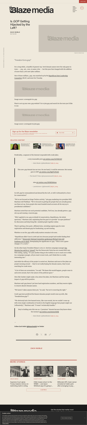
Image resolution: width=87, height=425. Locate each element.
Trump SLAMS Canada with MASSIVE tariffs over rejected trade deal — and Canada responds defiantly (70, 145)
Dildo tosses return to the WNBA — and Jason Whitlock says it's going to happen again (43, 384)
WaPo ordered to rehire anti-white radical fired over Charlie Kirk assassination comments (25, 145)
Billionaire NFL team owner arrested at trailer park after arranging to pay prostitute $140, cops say (67, 384)
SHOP (74, 11)
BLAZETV (75, 10)
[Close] (84, 417)
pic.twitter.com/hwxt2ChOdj (49, 312)
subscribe (83, 1)
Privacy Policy (25, 133)
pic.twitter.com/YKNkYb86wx (46, 182)
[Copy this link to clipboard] (50, 334)
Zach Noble (15, 32)
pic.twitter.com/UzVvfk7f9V (52, 159)
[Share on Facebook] (37, 334)
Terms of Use (32, 133)
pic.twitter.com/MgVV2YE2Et (49, 172)
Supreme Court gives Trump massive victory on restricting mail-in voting (19, 384)
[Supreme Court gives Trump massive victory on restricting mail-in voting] (20, 371)
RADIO (74, 9)
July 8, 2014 (54, 163)
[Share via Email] (46, 334)
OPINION (75, 8)
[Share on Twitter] (41, 334)
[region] (43, 418)
